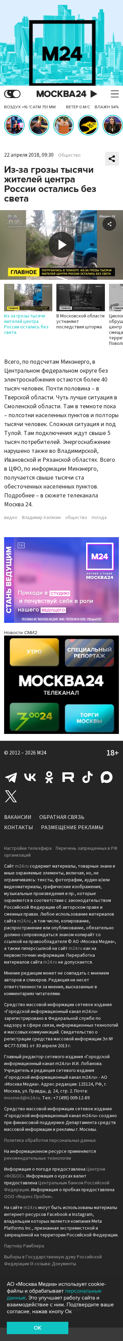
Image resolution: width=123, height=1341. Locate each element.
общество (76, 517)
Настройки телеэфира (28, 848)
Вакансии (17, 817)
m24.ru (22, 866)
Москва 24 (61, 94)
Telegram (11, 777)
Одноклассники (49, 777)
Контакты (18, 827)
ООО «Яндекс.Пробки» (28, 1196)
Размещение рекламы (72, 827)
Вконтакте (30, 777)
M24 (41, 753)
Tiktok (87, 777)
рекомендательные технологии (37, 1158)
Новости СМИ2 (20, 633)
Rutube (68, 777)
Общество (69, 155)
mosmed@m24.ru (22, 1098)
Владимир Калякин (41, 517)
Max (106, 777)
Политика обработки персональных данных (50, 1140)
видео (10, 517)
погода (99, 517)
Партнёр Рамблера (24, 1246)
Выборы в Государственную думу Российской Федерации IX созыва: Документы (53, 1260)
